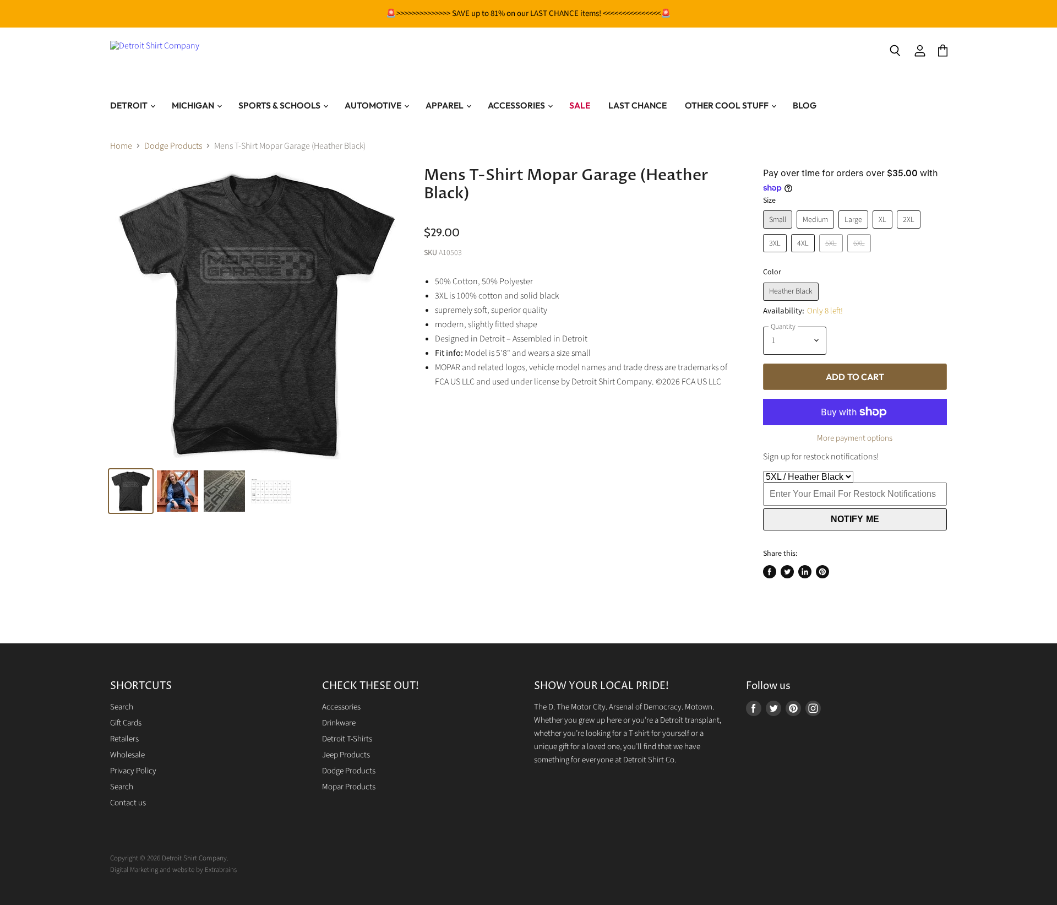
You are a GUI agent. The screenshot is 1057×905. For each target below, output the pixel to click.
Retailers (124, 739)
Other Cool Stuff (727, 105)
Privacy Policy (133, 771)
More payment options (854, 438)
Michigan (194, 105)
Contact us (128, 803)
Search (121, 707)
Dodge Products (173, 146)
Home (121, 146)
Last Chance (637, 105)
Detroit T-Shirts (347, 739)
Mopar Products (348, 787)
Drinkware (339, 723)
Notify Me (855, 519)
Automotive (374, 105)
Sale (579, 105)
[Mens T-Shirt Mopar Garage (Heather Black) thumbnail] (224, 491)
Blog (804, 105)
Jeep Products (346, 755)
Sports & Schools (280, 105)
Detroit (129, 105)
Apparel (445, 105)
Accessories (517, 105)
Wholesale (127, 755)
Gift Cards (125, 723)
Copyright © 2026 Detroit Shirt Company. (169, 858)
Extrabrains (221, 870)
